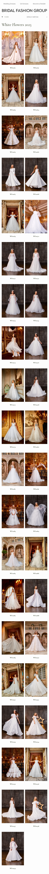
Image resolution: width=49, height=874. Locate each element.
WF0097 (13, 826)
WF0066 (36, 152)
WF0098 (36, 826)
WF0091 (13, 700)
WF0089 (13, 658)
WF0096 (36, 784)
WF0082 (36, 489)
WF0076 (36, 363)
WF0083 (13, 531)
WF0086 (36, 573)
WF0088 (36, 616)
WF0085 (13, 573)
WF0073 (13, 321)
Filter (7, 17)
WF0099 (13, 868)
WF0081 (13, 489)
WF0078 (36, 405)
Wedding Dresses (9, 4)
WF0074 (36, 321)
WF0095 (13, 784)
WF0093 (13, 742)
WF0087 (13, 616)
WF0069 (13, 236)
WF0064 (36, 110)
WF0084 (36, 531)
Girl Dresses (24, 4)
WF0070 (36, 236)
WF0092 (36, 700)
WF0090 (36, 658)
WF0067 (13, 194)
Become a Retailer (39, 4)
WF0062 (36, 68)
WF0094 (36, 742)
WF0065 (13, 152)
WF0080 (36, 447)
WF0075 (13, 363)
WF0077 (13, 405)
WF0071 (13, 278)
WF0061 (13, 68)
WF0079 (13, 447)
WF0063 (13, 110)
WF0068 (36, 194)
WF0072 (36, 278)
